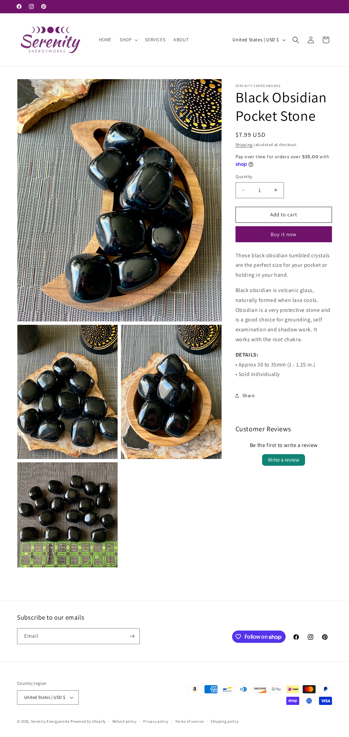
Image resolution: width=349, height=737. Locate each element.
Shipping (244, 144)
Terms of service (189, 721)
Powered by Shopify (88, 721)
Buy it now (284, 234)
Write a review (283, 459)
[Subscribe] (131, 636)
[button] (128, 39)
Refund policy (124, 721)
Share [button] (248, 395)
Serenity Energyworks (50, 721)
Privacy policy (155, 721)
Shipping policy (225, 721)
